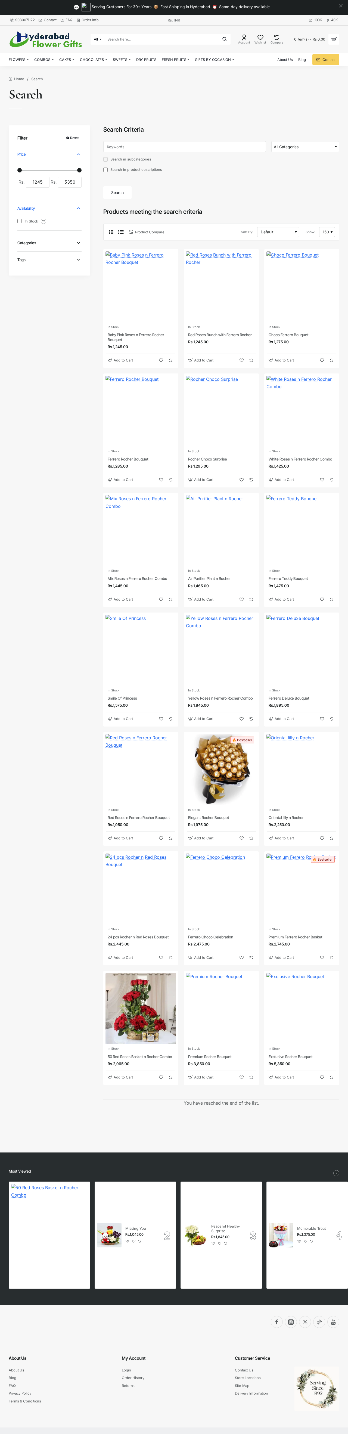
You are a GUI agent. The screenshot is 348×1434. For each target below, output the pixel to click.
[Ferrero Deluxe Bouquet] (301, 650)
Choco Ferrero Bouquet (289, 334)
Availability (26, 208)
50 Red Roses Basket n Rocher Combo (140, 1056)
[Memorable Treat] (281, 1235)
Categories (26, 243)
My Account (133, 1358)
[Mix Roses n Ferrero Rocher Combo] (140, 530)
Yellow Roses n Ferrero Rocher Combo (220, 698)
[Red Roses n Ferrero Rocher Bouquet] (140, 769)
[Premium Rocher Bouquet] (221, 1008)
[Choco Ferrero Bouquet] (301, 286)
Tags (21, 259)
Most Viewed (20, 1171)
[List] (121, 232)
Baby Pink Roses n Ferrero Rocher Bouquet (136, 337)
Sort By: (247, 232)
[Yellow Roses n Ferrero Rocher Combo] (221, 650)
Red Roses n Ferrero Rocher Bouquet (139, 817)
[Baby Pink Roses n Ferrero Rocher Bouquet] (140, 286)
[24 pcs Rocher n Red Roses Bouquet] (140, 889)
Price (21, 154)
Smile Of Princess (122, 698)
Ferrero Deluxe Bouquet (289, 698)
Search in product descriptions (135, 169)
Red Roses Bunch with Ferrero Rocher (220, 334)
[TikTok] (319, 1322)
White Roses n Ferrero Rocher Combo (300, 459)
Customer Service (252, 1358)
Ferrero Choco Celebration (210, 937)
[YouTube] (333, 1322)
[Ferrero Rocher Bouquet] (140, 411)
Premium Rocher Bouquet (210, 1056)
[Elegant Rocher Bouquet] (221, 769)
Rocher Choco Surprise (207, 459)
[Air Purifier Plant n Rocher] (221, 530)
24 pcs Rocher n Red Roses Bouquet (138, 937)
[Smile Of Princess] (140, 650)
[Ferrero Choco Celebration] (221, 889)
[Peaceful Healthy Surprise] (195, 1235)
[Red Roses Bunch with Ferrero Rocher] (221, 286)
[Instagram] (291, 1322)
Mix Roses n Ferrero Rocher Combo (137, 578)
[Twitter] (305, 1322)
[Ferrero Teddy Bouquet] (301, 530)
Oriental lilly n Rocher (286, 817)
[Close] (341, 6)
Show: (310, 232)
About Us (17, 1358)
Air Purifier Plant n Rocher (209, 578)
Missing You (135, 1228)
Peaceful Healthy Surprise (225, 1228)
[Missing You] (109, 1235)
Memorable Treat (311, 1228)
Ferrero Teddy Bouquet (288, 578)
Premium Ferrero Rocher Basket (295, 937)
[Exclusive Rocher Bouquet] (301, 1008)
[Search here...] (224, 39)
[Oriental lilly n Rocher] (301, 769)
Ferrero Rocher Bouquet (128, 459)
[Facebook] (277, 1322)
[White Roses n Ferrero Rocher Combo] (301, 411)
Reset (74, 138)
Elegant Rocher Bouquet (208, 817)
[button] (121, 360)
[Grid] (111, 232)
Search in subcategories (130, 159)
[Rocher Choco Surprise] (221, 411)
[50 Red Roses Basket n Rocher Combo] (140, 1008)
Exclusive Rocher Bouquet (291, 1056)
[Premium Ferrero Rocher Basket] (301, 889)
